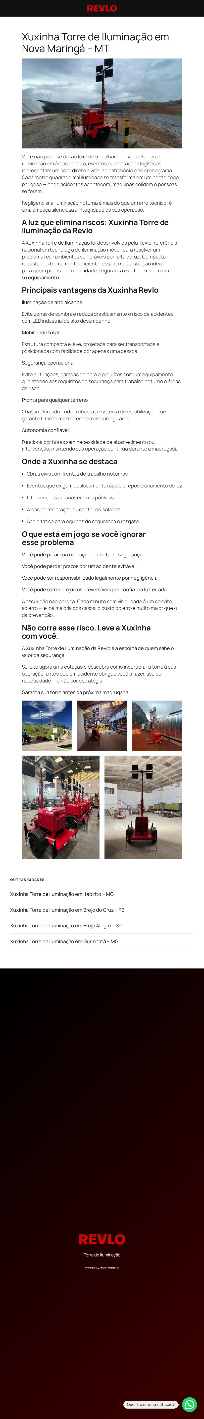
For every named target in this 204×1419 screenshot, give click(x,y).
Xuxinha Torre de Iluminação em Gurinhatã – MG (64, 941)
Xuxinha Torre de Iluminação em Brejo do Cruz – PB (67, 910)
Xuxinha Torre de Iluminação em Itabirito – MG (62, 894)
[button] (189, 1404)
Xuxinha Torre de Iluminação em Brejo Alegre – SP (66, 925)
